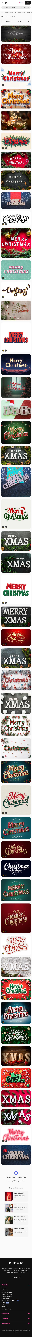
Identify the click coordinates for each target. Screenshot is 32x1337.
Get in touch (6, 1323)
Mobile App (5, 1307)
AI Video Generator (7, 1294)
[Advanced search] (29, 21)
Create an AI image (8, 12)
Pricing (21, 3)
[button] (16, 1277)
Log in (27, 3)
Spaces (4, 1288)
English (16, 1277)
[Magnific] (16, 1263)
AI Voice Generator (7, 1296)
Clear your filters (20, 1181)
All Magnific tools (6, 1309)
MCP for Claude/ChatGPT (10, 1300)
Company (5, 1318)
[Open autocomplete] (3, 7)
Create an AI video (21, 12)
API (3, 1305)
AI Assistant (5, 1290)
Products (5, 1285)
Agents (5, 1302)
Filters (21, 21)
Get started (5, 1313)
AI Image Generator (7, 1292)
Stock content (5, 1298)
